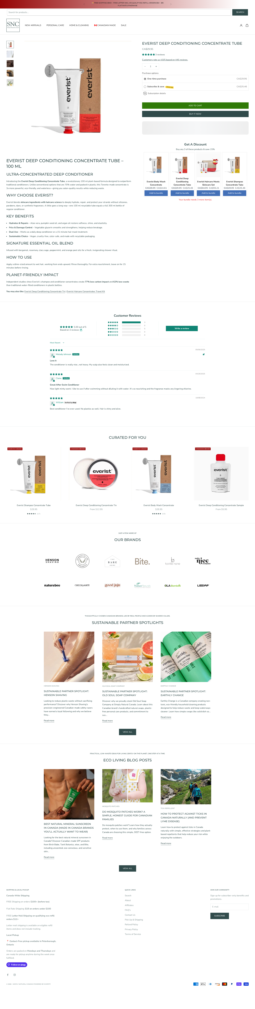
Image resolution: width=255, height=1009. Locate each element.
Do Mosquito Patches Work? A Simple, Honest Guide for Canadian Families (127, 815)
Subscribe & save (160, 86)
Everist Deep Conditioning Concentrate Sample (221, 505)
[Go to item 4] (10, 73)
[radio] (145, 79)
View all (127, 732)
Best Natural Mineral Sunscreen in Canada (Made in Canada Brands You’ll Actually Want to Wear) (69, 828)
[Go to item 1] (10, 44)
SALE (123, 25)
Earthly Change (168, 686)
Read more (49, 720)
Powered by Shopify (42, 984)
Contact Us (130, 915)
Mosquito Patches (110, 806)
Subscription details (157, 93)
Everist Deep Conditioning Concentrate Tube (182, 181)
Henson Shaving (51, 686)
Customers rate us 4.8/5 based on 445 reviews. (165, 59)
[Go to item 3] (10, 63)
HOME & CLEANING (79, 25)
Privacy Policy (131, 929)
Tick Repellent (168, 808)
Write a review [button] (182, 328)
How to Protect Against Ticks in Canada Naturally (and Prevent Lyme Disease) (184, 817)
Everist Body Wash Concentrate (159, 505)
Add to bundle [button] (156, 193)
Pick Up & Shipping (134, 919)
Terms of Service (133, 934)
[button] (148, 54)
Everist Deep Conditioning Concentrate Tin (44, 291)
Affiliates (129, 905)
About (128, 900)
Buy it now (195, 114)
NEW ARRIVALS (33, 25)
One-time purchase (156, 78)
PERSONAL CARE (55, 25)
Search (240, 12)
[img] (56, 350)
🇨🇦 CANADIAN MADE (105, 25)
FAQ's (128, 910)
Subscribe (219, 915)
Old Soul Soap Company (113, 686)
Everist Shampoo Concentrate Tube (34, 505)
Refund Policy (131, 924)
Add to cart (195, 105)
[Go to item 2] (10, 54)
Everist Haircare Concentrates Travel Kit (86, 291)
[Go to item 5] (10, 83)
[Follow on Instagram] (14, 974)
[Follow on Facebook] (7, 974)
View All (127, 868)
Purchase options (150, 73)
